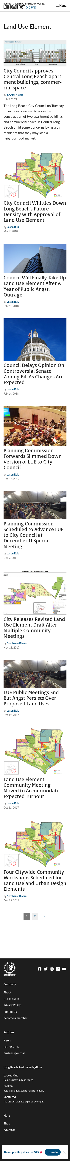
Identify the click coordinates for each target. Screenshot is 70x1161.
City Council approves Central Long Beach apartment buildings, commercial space (33, 79)
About (7, 992)
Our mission (11, 999)
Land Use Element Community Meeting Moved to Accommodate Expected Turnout (32, 788)
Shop (7, 1123)
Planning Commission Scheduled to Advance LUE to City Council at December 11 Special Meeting (33, 535)
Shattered (23, 1099)
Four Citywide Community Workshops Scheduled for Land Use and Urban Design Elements (35, 880)
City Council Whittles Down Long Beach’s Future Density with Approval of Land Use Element (35, 211)
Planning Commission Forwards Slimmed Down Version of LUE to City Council (33, 459)
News (7, 1040)
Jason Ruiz (13, 227)
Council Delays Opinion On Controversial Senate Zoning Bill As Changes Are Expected (34, 374)
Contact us (10, 1012)
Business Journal (14, 1053)
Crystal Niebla (15, 95)
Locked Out (18, 1078)
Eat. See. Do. (11, 1047)
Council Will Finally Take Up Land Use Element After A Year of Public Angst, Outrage (35, 286)
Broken (24, 1088)
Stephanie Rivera (17, 643)
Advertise (9, 1130)
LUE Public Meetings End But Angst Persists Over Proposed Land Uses (31, 698)
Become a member (15, 1018)
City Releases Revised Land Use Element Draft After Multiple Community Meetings (34, 628)
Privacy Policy (12, 1005)
